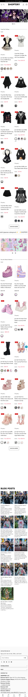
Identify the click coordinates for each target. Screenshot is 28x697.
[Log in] (23, 4)
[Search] (3, 4)
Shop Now (21, 1)
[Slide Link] (14, 15)
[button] (26, 4)
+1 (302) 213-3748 (5, 685)
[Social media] (26, 349)
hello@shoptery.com (5, 689)
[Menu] (1, 4)
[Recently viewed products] (26, 347)
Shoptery (3, 54)
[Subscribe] (25, 658)
